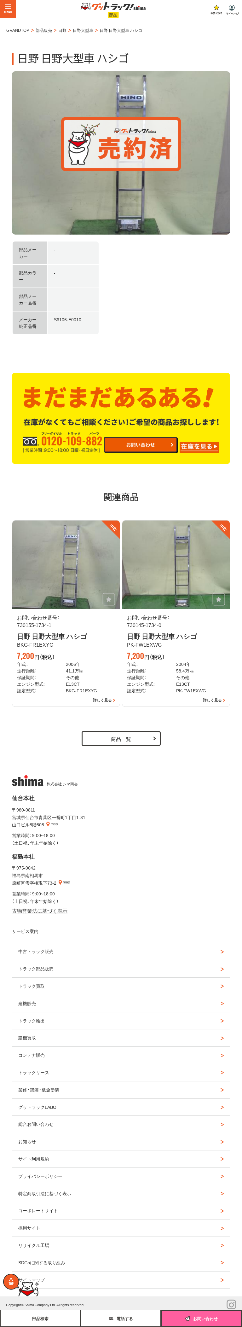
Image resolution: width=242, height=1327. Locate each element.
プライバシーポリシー (40, 1176)
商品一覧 (121, 738)
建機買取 (27, 1037)
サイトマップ (31, 1280)
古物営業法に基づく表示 (39, 910)
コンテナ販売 (31, 1055)
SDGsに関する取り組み (41, 1262)
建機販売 (27, 1003)
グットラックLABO (37, 1107)
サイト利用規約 (33, 1158)
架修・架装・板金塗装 (38, 1089)
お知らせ (27, 1141)
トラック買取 (31, 986)
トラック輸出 (31, 1020)
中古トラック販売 (36, 951)
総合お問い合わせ (36, 1124)
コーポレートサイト (38, 1210)
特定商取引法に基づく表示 (44, 1193)
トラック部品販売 (36, 968)
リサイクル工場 (33, 1245)
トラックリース (33, 1072)
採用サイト (29, 1228)
